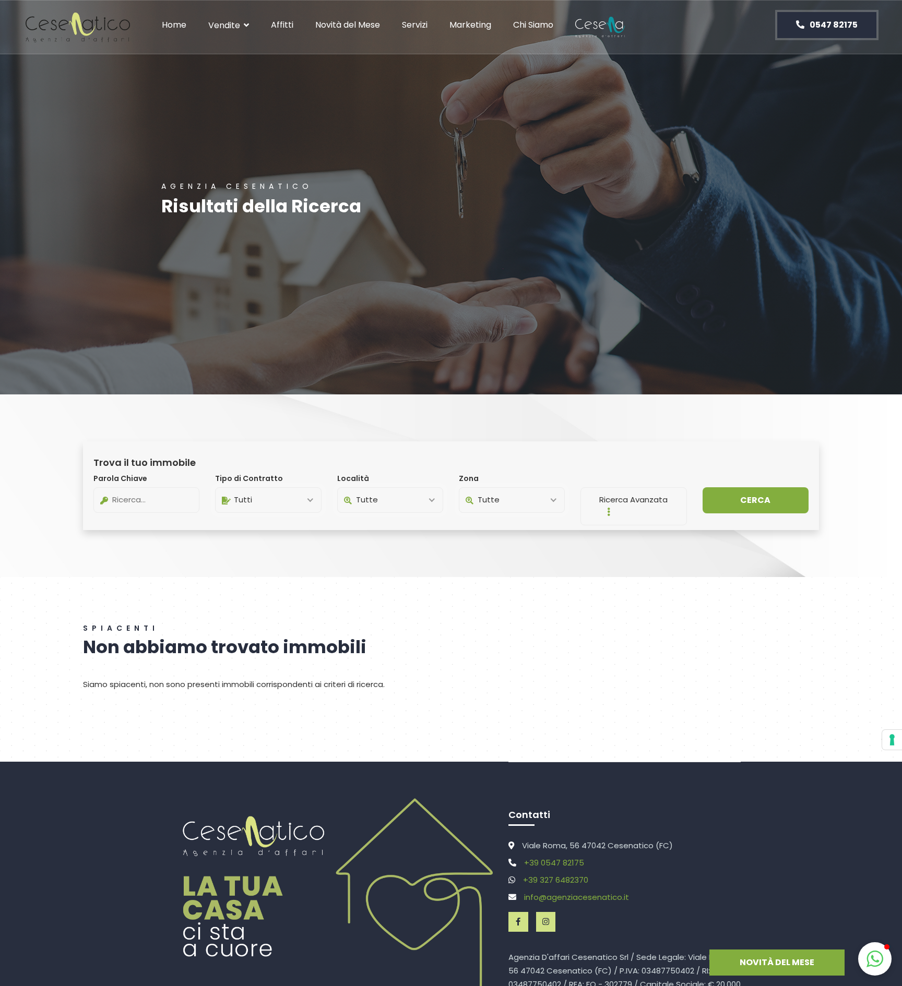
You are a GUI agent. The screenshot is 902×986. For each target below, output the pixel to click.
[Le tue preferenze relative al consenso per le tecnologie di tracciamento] (892, 740)
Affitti (282, 25)
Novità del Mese (347, 25)
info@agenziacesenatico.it (576, 897)
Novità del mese (777, 962)
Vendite (224, 25)
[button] (875, 959)
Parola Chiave (120, 478)
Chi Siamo (533, 25)
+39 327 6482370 (555, 879)
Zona (469, 478)
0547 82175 (833, 25)
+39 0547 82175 (554, 862)
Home (174, 25)
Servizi (415, 25)
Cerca (755, 500)
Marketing (470, 25)
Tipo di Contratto (249, 478)
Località (353, 478)
